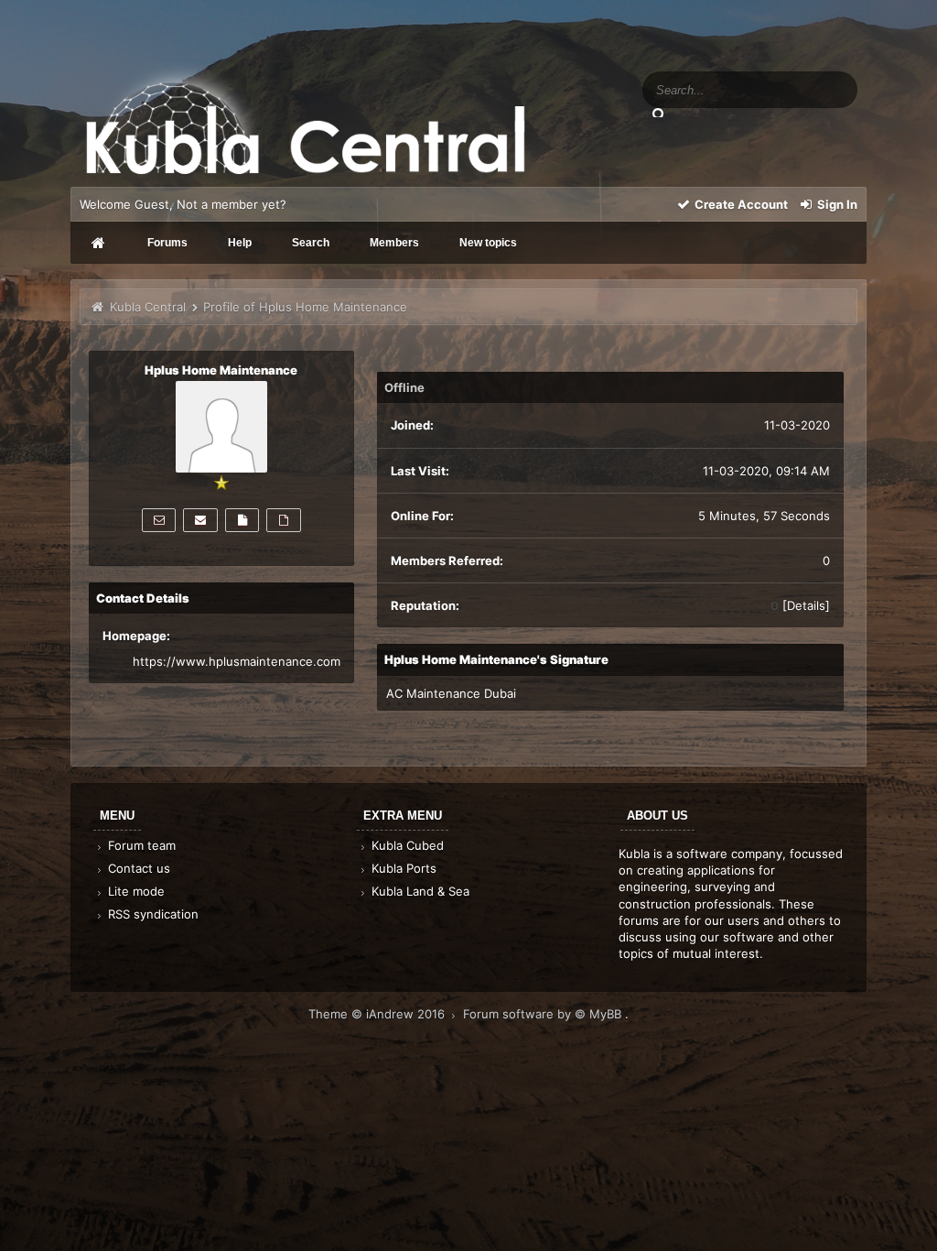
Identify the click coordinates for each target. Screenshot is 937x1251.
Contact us (137, 868)
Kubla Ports (402, 868)
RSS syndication (151, 914)
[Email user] (200, 520)
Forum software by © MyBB (544, 1013)
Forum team (140, 845)
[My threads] (283, 520)
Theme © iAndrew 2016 (378, 1013)
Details (806, 605)
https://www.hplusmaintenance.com (236, 661)
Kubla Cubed (406, 845)
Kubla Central (148, 306)
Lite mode (134, 891)
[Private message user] (159, 520)
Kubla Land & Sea (418, 891)
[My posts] (242, 520)
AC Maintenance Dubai (451, 693)
